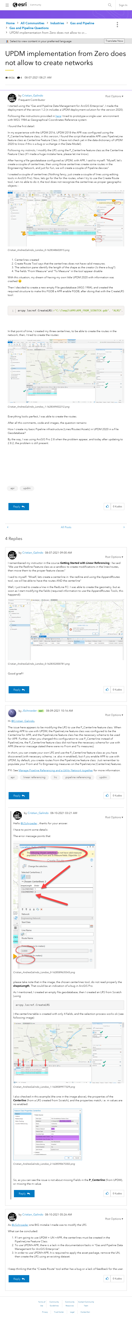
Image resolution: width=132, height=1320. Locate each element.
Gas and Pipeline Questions (29, 28)
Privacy (45, 1312)
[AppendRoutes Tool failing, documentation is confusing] (124, 527)
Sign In (123, 5)
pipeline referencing (78, 777)
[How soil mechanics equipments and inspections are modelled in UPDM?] (8, 527)
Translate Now (114, 41)
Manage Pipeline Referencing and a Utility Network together (56, 770)
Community (35, 5)
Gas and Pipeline (82, 23)
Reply (16, 506)
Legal (72, 1312)
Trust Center (59, 1312)
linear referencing (34, 777)
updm (27, 488)
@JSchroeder (29, 823)
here (58, 116)
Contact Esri (85, 1312)
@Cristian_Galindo (22, 721)
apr (12, 488)
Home (10, 23)
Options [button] (117, 24)
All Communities (32, 23)
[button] (114, 96)
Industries (57, 23)
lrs (55, 777)
